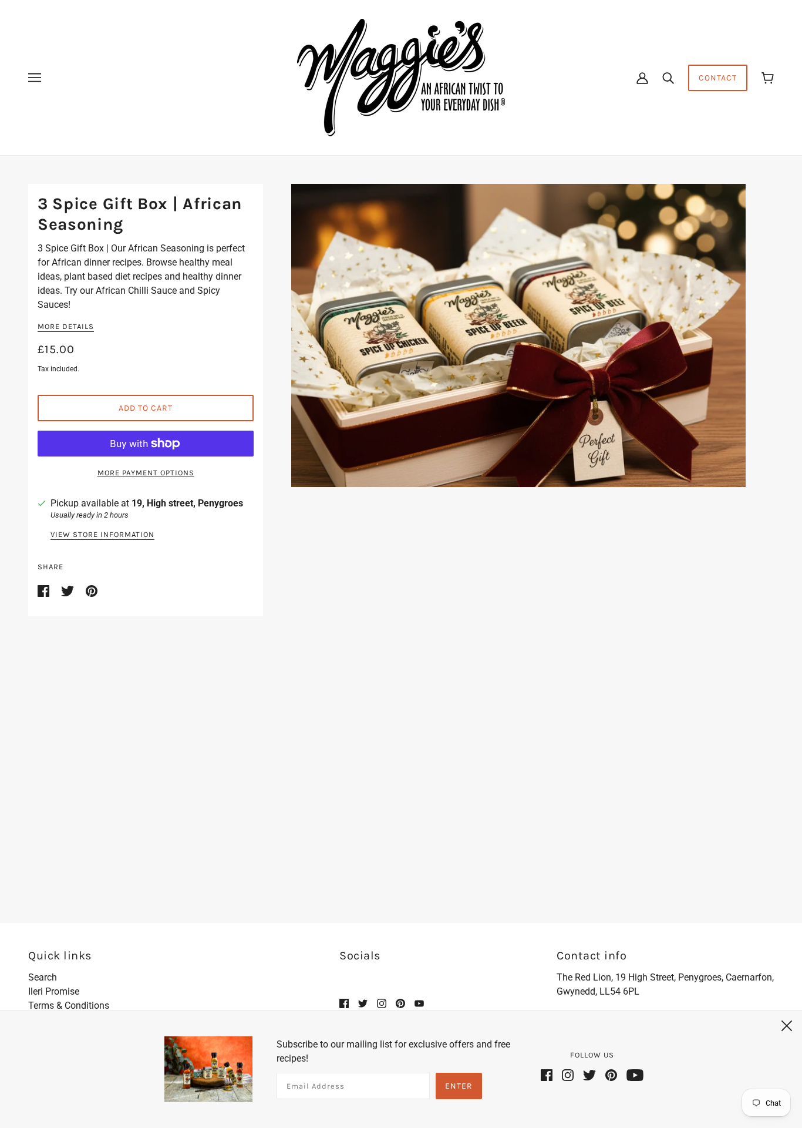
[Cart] (767, 77)
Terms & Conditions (68, 1005)
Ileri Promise (53, 991)
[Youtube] (632, 1074)
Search (42, 977)
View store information (102, 535)
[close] (787, 1024)
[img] (344, 1003)
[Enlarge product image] (518, 335)
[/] (401, 76)
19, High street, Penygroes (187, 503)
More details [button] (66, 327)
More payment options (145, 472)
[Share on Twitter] (68, 590)
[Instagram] (567, 1074)
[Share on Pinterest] (91, 590)
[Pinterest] (611, 1074)
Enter (459, 1086)
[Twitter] (589, 1074)
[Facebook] (549, 1074)
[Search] (668, 77)
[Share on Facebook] (44, 590)
